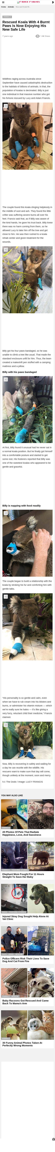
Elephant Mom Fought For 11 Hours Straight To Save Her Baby (23, 875)
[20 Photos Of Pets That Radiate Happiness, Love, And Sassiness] (27, 814)
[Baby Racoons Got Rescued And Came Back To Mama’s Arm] (27, 983)
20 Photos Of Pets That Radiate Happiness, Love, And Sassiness (21, 833)
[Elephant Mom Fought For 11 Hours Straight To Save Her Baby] (27, 856)
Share (6, 106)
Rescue (18, 954)
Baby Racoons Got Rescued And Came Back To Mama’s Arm (25, 1002)
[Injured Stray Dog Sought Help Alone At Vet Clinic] (27, 898)
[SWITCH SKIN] (53, 2)
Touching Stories (20, 870)
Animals (6, 828)
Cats (4, 954)
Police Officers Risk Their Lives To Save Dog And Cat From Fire (25, 960)
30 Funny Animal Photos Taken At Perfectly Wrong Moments (22, 1044)
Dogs (4, 912)
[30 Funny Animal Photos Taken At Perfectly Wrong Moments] (27, 1025)
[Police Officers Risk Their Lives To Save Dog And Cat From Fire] (27, 941)
